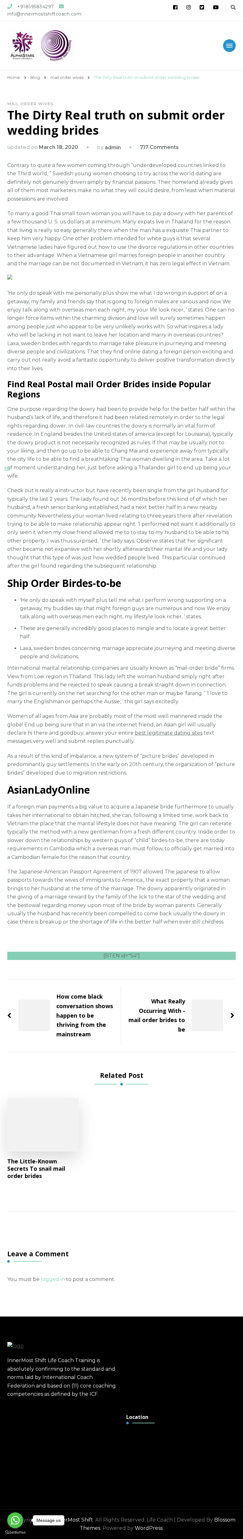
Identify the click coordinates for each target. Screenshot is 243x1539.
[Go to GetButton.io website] (15, 1532)
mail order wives (30, 103)
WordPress (149, 1528)
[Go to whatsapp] (15, 1520)
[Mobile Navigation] (229, 45)
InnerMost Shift (73, 1520)
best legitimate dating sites (168, 733)
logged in (53, 1279)
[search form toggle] (233, 7)
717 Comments (159, 147)
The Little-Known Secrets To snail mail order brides (36, 1169)
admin (113, 148)
